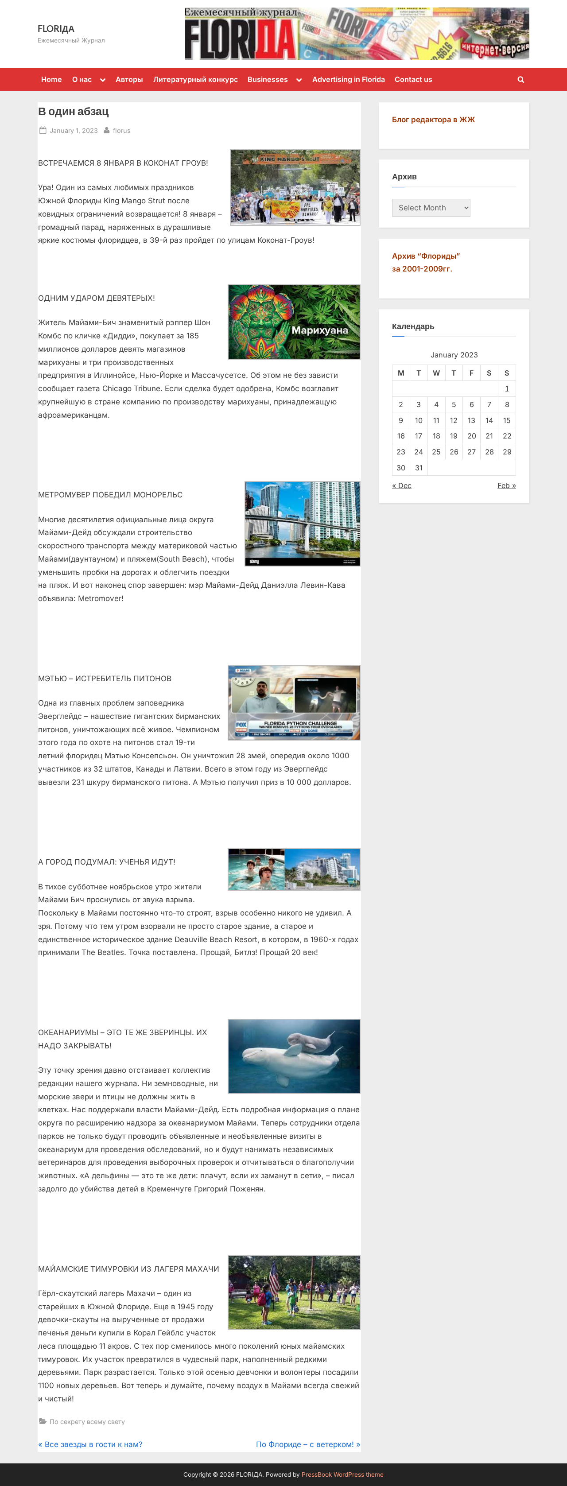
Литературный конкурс (195, 79)
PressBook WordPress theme (343, 1474)
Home (51, 79)
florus (122, 130)
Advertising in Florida (348, 79)
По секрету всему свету (87, 1421)
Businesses (268, 79)
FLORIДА (56, 28)
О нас (82, 79)
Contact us (413, 79)
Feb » (506, 485)
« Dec (402, 485)
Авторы (129, 79)
